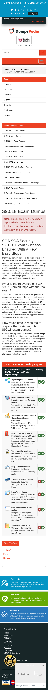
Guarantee (8, 650)
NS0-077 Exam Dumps (15, 131)
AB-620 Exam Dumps (14, 157)
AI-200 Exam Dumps (14, 162)
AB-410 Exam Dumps (14, 152)
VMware (9, 110)
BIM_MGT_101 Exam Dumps (17, 204)
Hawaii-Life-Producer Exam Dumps (20, 146)
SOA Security (23, 69)
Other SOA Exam (10, 543)
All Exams (7, 638)
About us (7, 648)
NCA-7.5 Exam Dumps (15, 188)
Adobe (8, 84)
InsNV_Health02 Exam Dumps (18, 172)
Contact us (8, 645)
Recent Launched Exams (13, 126)
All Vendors (8, 635)
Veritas (8, 105)
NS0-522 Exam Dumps (15, 141)
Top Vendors (8, 79)
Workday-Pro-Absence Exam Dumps (20, 193)
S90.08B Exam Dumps (7, 554)
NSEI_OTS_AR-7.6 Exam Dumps (19, 167)
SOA (13, 69)
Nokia (8, 95)
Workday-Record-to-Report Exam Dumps (22, 183)
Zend (8, 115)
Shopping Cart (39, 21)
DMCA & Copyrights (12, 653)
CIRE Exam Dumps (13, 136)
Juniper (9, 89)
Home (6, 69)
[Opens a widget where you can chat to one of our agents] (30, 675)
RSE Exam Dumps (13, 178)
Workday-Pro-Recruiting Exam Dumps (21, 198)
